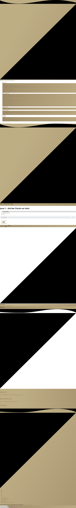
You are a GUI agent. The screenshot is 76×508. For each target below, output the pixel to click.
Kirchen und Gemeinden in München (15, 86)
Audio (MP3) (5, 225)
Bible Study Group (8, 95)
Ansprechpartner (8, 88)
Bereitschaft (2, 308)
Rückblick (7, 113)
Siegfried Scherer (6, 213)
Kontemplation (8, 102)
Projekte (4, 115)
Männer (6, 104)
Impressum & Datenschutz (7, 502)
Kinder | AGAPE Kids (9, 101)
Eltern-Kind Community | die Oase (12, 96)
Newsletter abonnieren (9, 118)
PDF (3, 226)
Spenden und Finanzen (10, 92)
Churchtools (4, 501)
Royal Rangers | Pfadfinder (10, 105)
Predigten (5, 205)
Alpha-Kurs (7, 94)
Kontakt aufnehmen (9, 117)
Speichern (4, 223)
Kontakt (4, 116)
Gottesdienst (5, 106)
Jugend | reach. (8, 99)
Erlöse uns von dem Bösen (5, 305)
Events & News (5, 110)
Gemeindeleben (5, 93)
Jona (3, 214)
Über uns (4, 82)
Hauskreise (7, 98)
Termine (6, 111)
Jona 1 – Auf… (11, 205)
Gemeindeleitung (8, 87)
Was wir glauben (8, 83)
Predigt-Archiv (8, 109)
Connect (4, 500)
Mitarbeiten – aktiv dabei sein (11, 90)
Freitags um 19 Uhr (9, 108)
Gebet (6, 97)
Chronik (6, 84)
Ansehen (4, 220)
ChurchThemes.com (27, 504)
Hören (3, 222)
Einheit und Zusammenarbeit (11, 85)
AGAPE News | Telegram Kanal (11, 119)
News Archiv (7, 114)
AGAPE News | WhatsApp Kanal (12, 120)
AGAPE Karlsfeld (8, 91)
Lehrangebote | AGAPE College (11, 103)
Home (1, 205)
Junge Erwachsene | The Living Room (13, 100)
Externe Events (10, 112)
